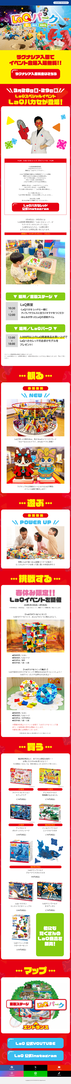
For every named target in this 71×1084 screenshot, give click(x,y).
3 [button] (37, 285)
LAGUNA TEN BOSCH (61, 2)
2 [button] (35, 285)
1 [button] (33, 285)
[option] (35, 262)
